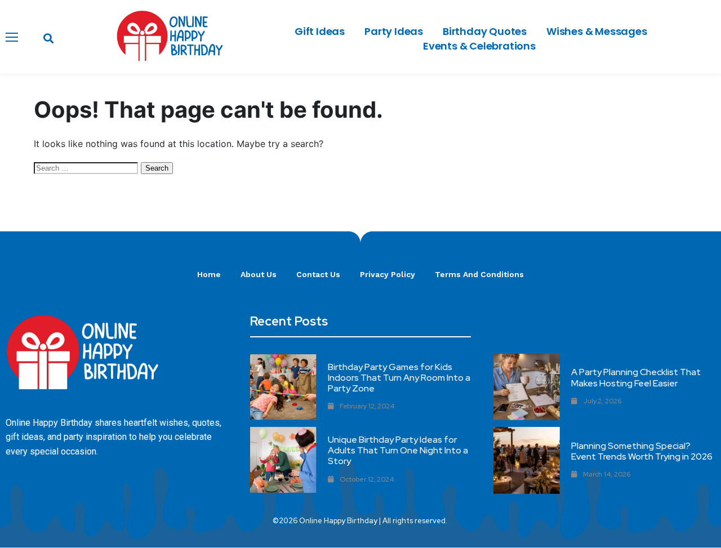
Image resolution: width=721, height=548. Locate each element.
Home (209, 274)
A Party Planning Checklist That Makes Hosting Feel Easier (636, 377)
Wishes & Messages (596, 31)
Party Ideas (393, 31)
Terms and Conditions (479, 274)
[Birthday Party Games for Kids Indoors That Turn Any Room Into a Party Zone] (283, 387)
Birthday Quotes (485, 31)
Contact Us (318, 274)
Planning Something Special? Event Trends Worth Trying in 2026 (642, 451)
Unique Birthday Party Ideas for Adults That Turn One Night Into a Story (398, 450)
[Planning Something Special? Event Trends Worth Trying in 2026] (526, 460)
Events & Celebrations (479, 46)
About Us (259, 274)
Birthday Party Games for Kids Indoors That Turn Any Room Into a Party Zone (399, 377)
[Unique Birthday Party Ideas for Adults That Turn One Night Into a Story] (283, 460)
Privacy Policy (387, 274)
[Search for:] (87, 167)
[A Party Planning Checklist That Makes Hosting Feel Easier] (526, 387)
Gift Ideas (320, 31)
